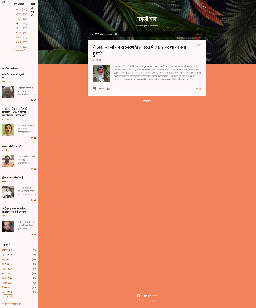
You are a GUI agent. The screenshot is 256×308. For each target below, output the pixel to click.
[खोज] (204, 7)
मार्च (17, 37)
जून (17, 23)
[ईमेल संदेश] (108, 89)
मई (17, 28)
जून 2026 (6, 259)
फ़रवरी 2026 (7, 278)
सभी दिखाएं (199, 34)
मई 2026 (5, 264)
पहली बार (146, 19)
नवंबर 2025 (7, 292)
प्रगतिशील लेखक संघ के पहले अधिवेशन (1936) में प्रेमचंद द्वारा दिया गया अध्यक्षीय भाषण (14, 112)
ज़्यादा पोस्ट (147, 101)
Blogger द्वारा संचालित (148, 295)
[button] (199, 46)
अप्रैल (18, 33)
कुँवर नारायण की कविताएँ (12, 177)
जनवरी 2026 (7, 283)
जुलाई (18, 19)
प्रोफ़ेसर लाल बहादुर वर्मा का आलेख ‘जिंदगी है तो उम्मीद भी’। (15, 210)
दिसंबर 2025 (7, 287)
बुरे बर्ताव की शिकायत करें (11, 304)
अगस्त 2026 (7, 250)
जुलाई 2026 (7, 254)
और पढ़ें (198, 88)
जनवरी (18, 47)
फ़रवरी (18, 42)
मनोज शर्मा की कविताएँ (11, 146)
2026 (16, 9)
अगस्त (18, 14)
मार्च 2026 (6, 273)
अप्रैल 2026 (7, 268)
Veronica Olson (143, 301)
